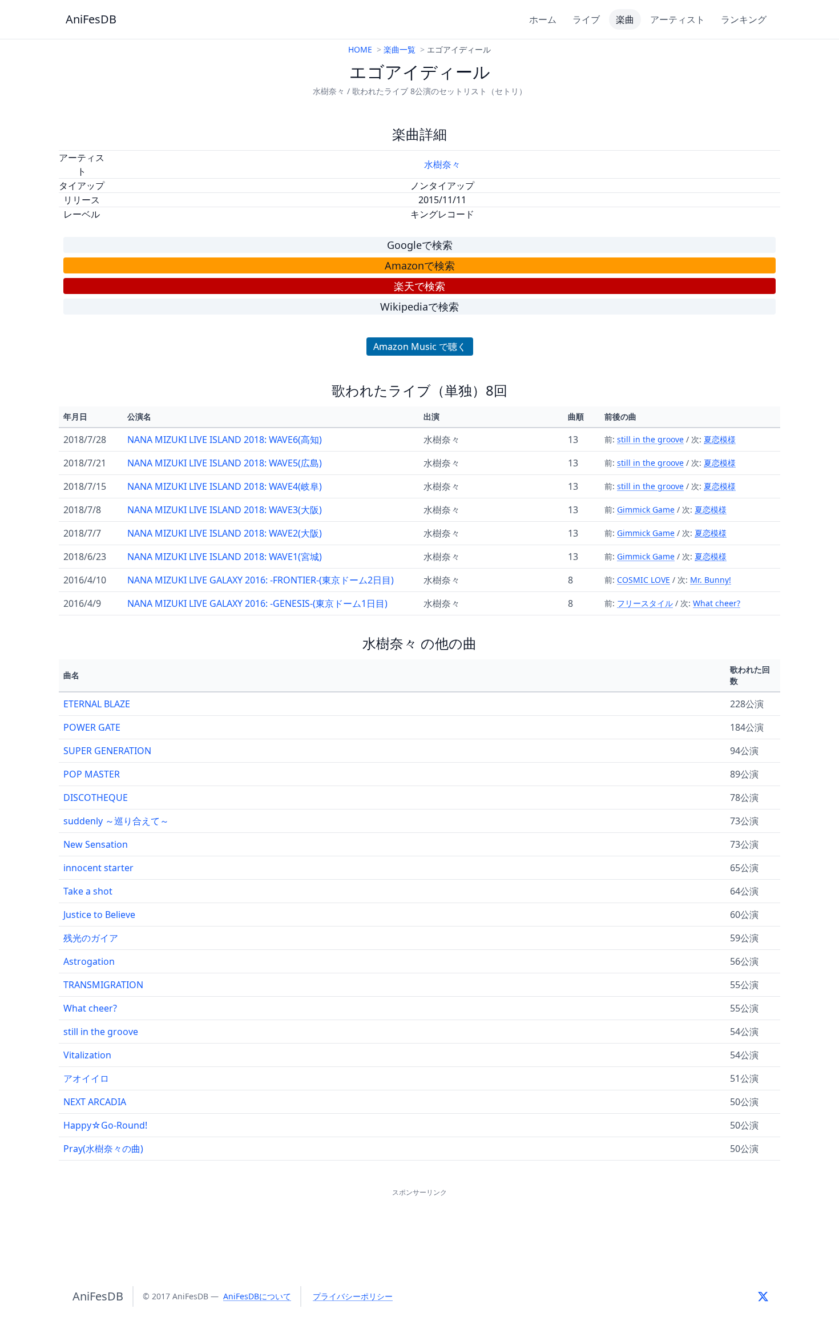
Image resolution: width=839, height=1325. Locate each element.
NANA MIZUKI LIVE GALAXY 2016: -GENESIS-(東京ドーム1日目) (257, 603)
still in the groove (650, 439)
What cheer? (716, 603)
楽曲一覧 (400, 49)
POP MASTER (91, 774)
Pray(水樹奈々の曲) (103, 1148)
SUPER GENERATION (107, 750)
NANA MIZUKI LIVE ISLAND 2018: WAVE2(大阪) (224, 533)
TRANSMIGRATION (103, 984)
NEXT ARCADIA (94, 1102)
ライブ (586, 19)
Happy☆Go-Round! (105, 1125)
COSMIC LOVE (643, 579)
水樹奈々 (442, 164)
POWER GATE (91, 727)
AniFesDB (91, 19)
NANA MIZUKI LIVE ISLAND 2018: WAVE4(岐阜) (224, 486)
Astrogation (89, 961)
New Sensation (95, 844)
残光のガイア (90, 938)
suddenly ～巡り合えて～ (116, 821)
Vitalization (87, 1055)
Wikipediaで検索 (419, 306)
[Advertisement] (419, 1225)
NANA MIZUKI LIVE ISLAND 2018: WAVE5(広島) (224, 463)
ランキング (744, 19)
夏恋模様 (720, 439)
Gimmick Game (646, 509)
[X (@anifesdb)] (763, 1296)
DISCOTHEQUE (95, 797)
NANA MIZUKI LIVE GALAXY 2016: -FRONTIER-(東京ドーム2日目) (260, 580)
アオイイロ (86, 1078)
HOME (360, 49)
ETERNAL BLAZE (96, 704)
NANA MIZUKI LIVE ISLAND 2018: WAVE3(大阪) (224, 510)
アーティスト (677, 19)
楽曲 (625, 19)
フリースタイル (645, 603)
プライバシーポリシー (353, 1296)
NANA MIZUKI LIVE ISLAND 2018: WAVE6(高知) (224, 439)
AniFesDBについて (257, 1296)
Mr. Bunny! (710, 579)
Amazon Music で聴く (419, 346)
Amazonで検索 (420, 265)
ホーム (542, 19)
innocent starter (98, 867)
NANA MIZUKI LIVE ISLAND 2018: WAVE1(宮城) (224, 556)
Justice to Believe (99, 914)
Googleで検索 (420, 245)
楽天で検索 (419, 286)
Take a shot (87, 891)
